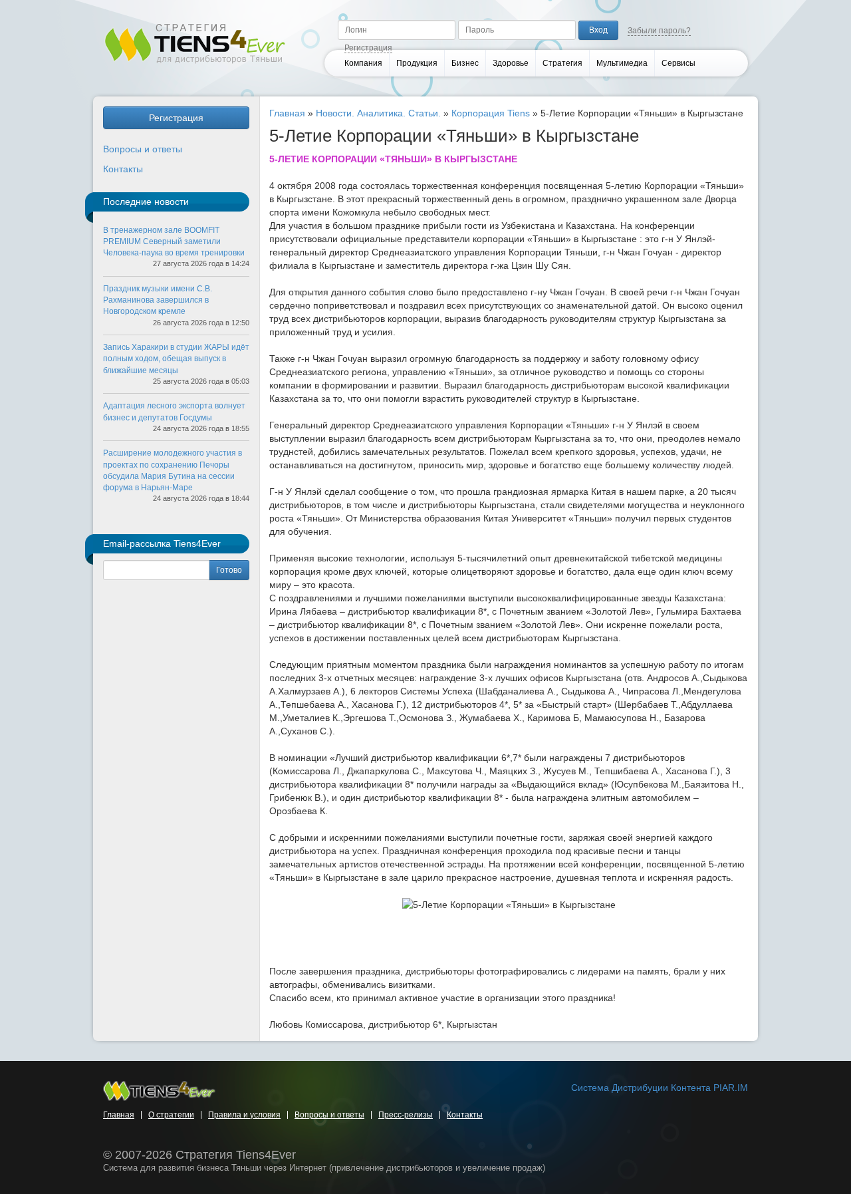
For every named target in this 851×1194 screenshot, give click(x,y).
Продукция (416, 63)
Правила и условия (244, 1114)
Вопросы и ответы (142, 149)
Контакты (123, 169)
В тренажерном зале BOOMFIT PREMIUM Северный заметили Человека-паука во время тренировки (174, 241)
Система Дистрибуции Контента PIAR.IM (659, 1087)
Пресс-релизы (405, 1114)
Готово (229, 570)
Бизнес (465, 63)
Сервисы (678, 63)
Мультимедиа (622, 63)
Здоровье (511, 63)
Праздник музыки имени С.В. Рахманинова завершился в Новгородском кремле (157, 300)
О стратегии (171, 1114)
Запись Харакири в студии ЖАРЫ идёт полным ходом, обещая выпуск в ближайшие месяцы (176, 358)
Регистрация (368, 48)
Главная (287, 113)
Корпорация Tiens (490, 113)
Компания (363, 63)
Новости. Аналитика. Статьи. (378, 113)
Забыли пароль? (659, 30)
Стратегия (562, 63)
